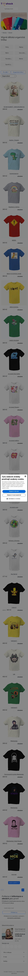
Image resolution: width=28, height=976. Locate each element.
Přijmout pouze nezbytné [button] (14, 495)
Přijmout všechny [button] (14, 491)
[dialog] (14, 488)
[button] (14, 499)
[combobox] (25, 476)
